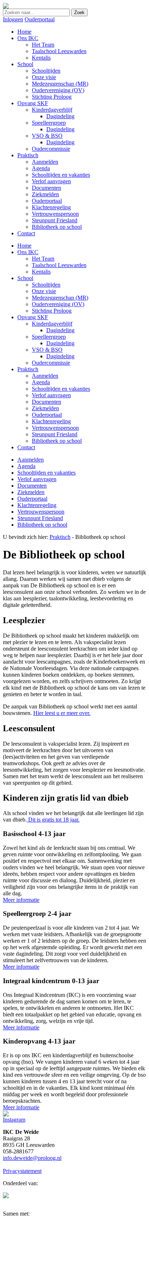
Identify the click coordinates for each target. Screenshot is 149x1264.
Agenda (41, 382)
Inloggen (13, 19)
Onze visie (44, 291)
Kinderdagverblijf (52, 324)
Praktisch (27, 369)
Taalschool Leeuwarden (59, 265)
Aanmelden (45, 376)
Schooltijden (46, 285)
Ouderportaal (40, 19)
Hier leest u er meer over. (61, 713)
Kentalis (41, 272)
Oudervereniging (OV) (58, 304)
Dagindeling (60, 330)
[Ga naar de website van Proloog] (6, 1196)
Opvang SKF (32, 317)
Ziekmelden (45, 408)
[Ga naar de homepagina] (6, 7)
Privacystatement (22, 1171)
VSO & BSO (47, 350)
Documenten (46, 402)
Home (24, 246)
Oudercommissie (51, 363)
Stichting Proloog (52, 311)
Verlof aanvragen (51, 395)
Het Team (43, 259)
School (25, 278)
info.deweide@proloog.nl (32, 1158)
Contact (26, 447)
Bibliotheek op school (57, 441)
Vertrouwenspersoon (55, 428)
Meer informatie (21, 900)
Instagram (14, 1120)
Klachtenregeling (51, 421)
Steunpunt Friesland (54, 434)
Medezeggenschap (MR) (60, 298)
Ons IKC (27, 252)
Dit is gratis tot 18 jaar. (53, 820)
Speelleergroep (49, 337)
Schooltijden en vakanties (61, 389)
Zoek (79, 12)
